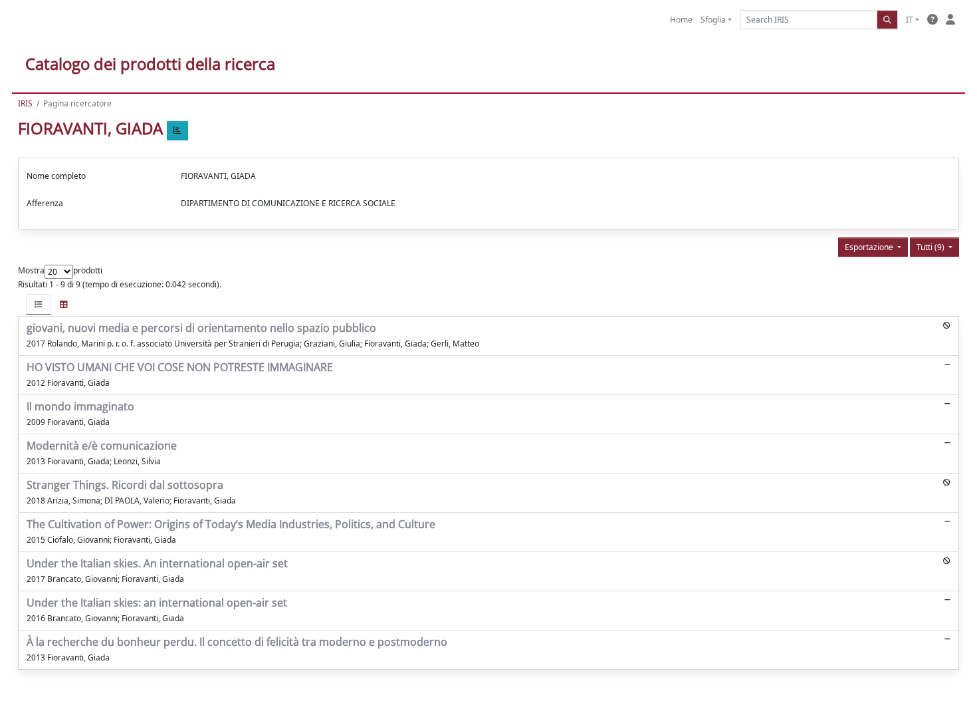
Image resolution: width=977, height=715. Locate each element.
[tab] (38, 304)
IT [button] (909, 19)
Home (681, 19)
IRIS (25, 103)
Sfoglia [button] (713, 19)
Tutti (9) (931, 247)
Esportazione (870, 247)
